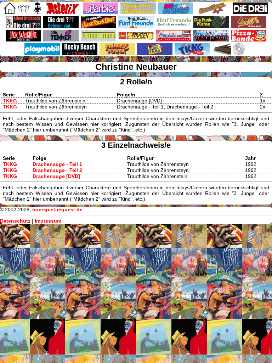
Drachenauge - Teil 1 (57, 164)
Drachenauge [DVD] (56, 176)
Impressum (48, 221)
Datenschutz (15, 221)
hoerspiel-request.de (57, 209)
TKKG (10, 101)
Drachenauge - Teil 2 (57, 170)
